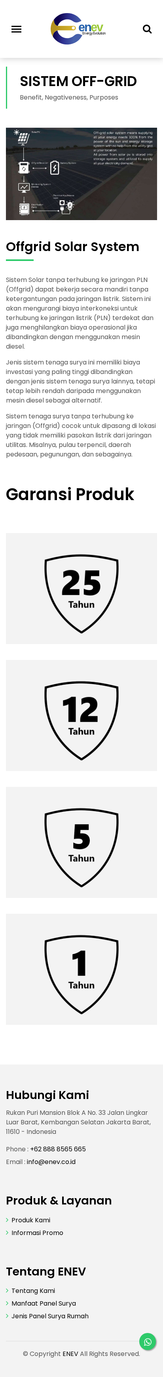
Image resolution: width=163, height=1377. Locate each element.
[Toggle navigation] (16, 29)
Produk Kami (30, 1220)
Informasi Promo (37, 1232)
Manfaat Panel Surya (43, 1303)
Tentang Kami (33, 1290)
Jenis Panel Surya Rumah (50, 1316)
